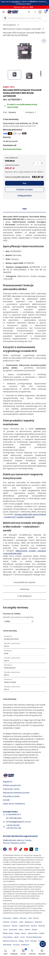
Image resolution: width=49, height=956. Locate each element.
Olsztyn (34, 929)
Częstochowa (24, 926)
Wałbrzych (25, 945)
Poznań (36, 918)
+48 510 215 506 (12, 825)
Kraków (15, 918)
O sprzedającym (24, 596)
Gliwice (27, 929)
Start (5, 954)
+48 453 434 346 (13, 828)
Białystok (38, 922)
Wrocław (23, 918)
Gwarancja (24, 589)
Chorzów (16, 945)
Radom (34, 926)
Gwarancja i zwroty (11, 789)
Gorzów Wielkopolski (34, 937)
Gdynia (14, 926)
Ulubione (32, 954)
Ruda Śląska (8, 937)
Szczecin (14, 922)
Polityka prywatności (12, 785)
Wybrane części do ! (23, 7)
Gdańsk (6, 922)
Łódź (30, 918)
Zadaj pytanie (24, 195)
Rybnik (41, 933)
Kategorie (14, 954)
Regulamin (7, 781)
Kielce (21, 929)
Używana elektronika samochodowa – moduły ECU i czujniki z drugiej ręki (24, 515)
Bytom (23, 933)
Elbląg (21, 941)
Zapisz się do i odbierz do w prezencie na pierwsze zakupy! (23, 3)
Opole (16, 937)
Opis (24, 208)
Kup (24, 183)
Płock (27, 941)
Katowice (6, 926)
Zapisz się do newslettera (14, 803)
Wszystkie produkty (11, 796)
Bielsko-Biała (8, 933)
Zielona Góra (33, 933)
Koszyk (23, 952)
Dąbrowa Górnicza (10, 941)
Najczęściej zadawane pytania (16, 792)
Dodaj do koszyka (24, 189)
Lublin (21, 922)
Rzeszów (41, 926)
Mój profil (42, 954)
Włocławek (7, 945)
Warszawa (7, 918)
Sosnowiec (13, 929)
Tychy (22, 937)
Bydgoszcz (29, 922)
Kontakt (6, 800)
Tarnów (41, 941)
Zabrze (17, 933)
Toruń (5, 929)
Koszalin (33, 941)
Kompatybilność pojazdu (24, 582)
